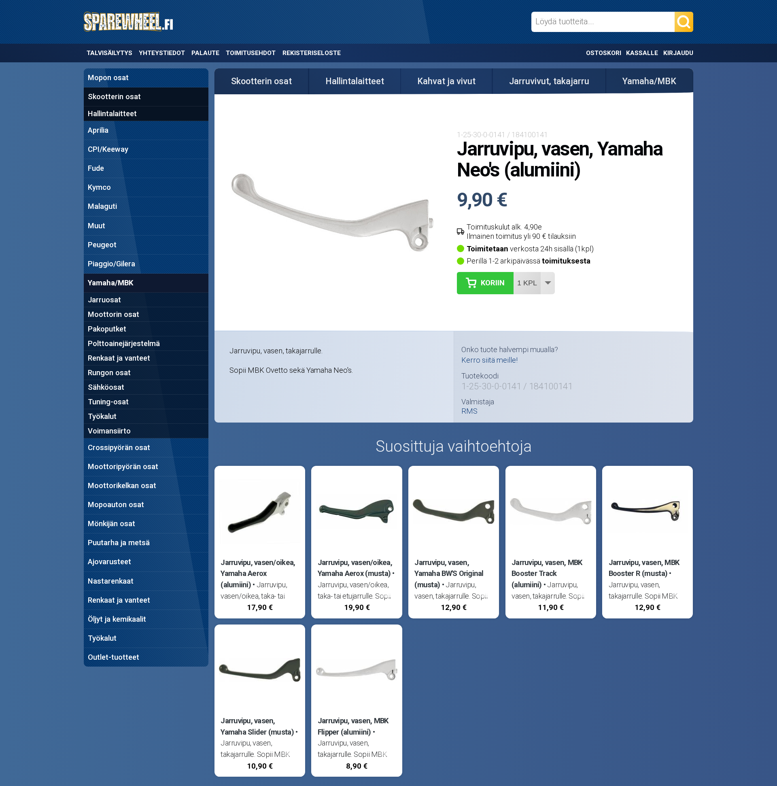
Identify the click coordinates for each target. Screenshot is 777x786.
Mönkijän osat (111, 523)
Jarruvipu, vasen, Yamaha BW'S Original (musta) (448, 573)
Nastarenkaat (111, 581)
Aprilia (98, 130)
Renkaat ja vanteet (119, 358)
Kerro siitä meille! (489, 360)
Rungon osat (109, 372)
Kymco (99, 187)
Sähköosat (106, 387)
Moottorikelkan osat (122, 485)
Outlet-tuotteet (113, 657)
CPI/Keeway (108, 149)
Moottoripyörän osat (123, 466)
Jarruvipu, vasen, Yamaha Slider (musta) (257, 726)
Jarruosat (104, 299)
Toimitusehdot (251, 53)
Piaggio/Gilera (111, 263)
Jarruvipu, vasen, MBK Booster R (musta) (644, 568)
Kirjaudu (678, 53)
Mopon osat (108, 77)
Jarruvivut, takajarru (549, 81)
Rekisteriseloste (311, 53)
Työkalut (102, 416)
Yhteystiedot (162, 53)
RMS (469, 411)
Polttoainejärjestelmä (124, 343)
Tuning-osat (108, 401)
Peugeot (102, 244)
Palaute (205, 53)
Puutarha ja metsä (119, 542)
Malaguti (102, 206)
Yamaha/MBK (110, 282)
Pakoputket (107, 329)
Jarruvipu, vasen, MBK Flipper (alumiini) (353, 726)
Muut (96, 225)
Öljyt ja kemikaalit (117, 619)
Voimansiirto (109, 431)
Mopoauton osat (116, 504)
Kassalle (642, 53)
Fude (96, 168)
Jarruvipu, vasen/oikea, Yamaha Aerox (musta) (355, 568)
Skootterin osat (114, 96)
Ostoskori (603, 53)
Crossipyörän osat (119, 447)
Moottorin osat (113, 314)
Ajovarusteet (109, 561)
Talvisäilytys (109, 53)
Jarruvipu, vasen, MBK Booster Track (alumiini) (547, 573)
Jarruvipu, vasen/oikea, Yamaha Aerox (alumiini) (258, 573)
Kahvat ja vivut (446, 81)
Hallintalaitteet (112, 113)
